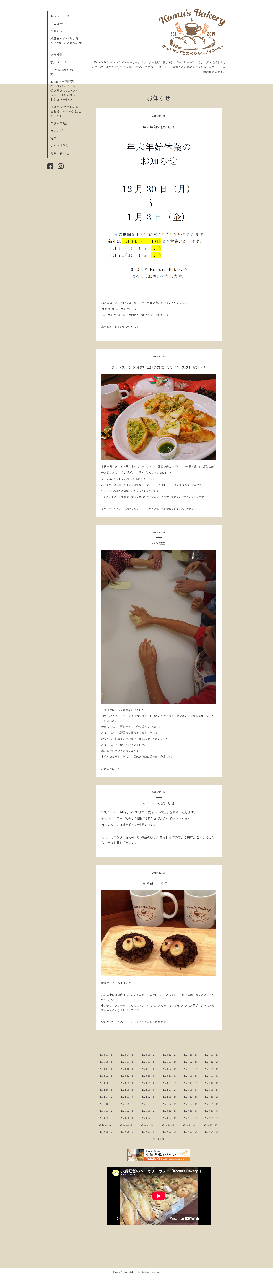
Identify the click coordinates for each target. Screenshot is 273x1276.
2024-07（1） (170, 1069)
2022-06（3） (191, 1090)
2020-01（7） (148, 1125)
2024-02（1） (107, 1076)
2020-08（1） (128, 1118)
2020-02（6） (127, 1125)
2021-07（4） (170, 1104)
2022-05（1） (212, 1090)
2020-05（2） (191, 1118)
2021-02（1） (128, 1111)
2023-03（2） (170, 1083)
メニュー (56, 23)
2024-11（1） (107, 1069)
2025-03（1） (170, 1062)
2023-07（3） (212, 1076)
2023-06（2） (107, 1083)
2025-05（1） (149, 1062)
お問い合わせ (59, 153)
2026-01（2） (149, 1055)
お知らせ (56, 31)
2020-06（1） (170, 1118)
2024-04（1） (212, 1069)
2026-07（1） (107, 1055)
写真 (53, 138)
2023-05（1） (128, 1083)
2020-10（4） (212, 1111)
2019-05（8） (191, 1132)
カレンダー (58, 130)
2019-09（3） (107, 1132)
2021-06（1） (191, 1104)
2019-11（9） (190, 1125)
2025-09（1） (212, 1055)
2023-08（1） (191, 1076)
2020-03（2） (106, 1125)
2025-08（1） (107, 1062)
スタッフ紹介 (59, 123)
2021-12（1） (191, 1097)
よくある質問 (59, 145)
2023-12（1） (128, 1076)
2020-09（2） (107, 1118)
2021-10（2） (107, 1104)
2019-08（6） (128, 1132)
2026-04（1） (128, 1055)
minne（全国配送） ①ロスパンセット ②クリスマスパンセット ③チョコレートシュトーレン (65, 90)
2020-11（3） (191, 1111)
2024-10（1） (128, 1069)
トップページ (59, 16)
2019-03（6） (159, 1139)
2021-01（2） (149, 1111)
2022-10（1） (107, 1090)
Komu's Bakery (129, 1272)
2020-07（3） (149, 1118)
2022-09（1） (128, 1090)
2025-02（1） (191, 1062)
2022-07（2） (170, 1090)
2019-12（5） (169, 1125)
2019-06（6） (170, 1132)
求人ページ (58, 62)
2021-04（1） (212, 1104)
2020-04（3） (212, 1118)
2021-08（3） (149, 1104)
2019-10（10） (212, 1125)
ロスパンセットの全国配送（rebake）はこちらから (65, 111)
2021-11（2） (212, 1097)
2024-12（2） (212, 1062)
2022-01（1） (170, 1097)
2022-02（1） (149, 1097)
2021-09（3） (128, 1104)
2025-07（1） (128, 1062)
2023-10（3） (170, 1076)
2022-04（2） (107, 1097)
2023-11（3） (149, 1076)
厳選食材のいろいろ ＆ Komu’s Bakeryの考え (66, 43)
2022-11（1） (212, 1083)
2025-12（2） (170, 1055)
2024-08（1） (149, 1069)
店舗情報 (56, 54)
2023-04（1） (149, 1083)
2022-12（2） (191, 1083)
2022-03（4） (128, 1097)
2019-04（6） (212, 1132)
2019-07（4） (149, 1132)
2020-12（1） (170, 1111)
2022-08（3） (149, 1090)
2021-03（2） (107, 1111)
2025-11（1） (191, 1055)
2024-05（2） (191, 1069)
